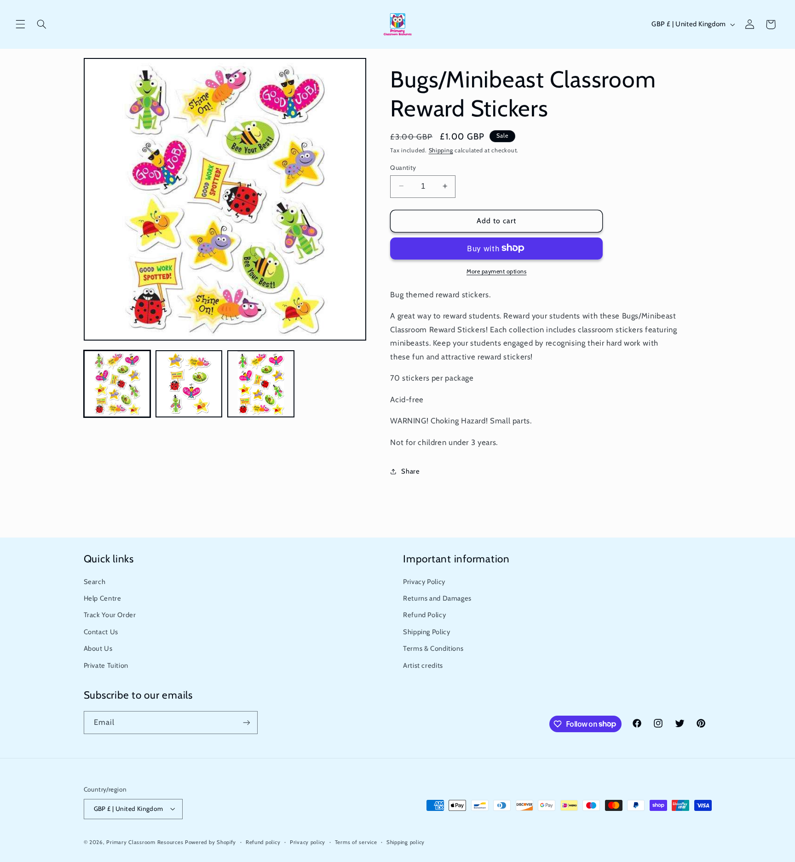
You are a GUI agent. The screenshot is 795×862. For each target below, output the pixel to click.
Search (95, 582)
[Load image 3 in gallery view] (260, 383)
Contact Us (101, 632)
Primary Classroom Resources (144, 842)
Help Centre (102, 598)
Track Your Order (110, 615)
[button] (20, 24)
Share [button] (410, 471)
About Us (98, 648)
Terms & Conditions (433, 648)
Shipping (441, 150)
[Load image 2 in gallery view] (189, 383)
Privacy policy (307, 842)
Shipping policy (405, 842)
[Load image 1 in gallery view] (117, 383)
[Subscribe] (246, 722)
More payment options (497, 270)
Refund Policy (424, 615)
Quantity (403, 167)
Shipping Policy (426, 632)
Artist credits (423, 665)
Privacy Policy (424, 582)
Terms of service (356, 842)
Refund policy (263, 842)
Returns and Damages (437, 598)
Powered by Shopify (210, 842)
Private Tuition (106, 665)
